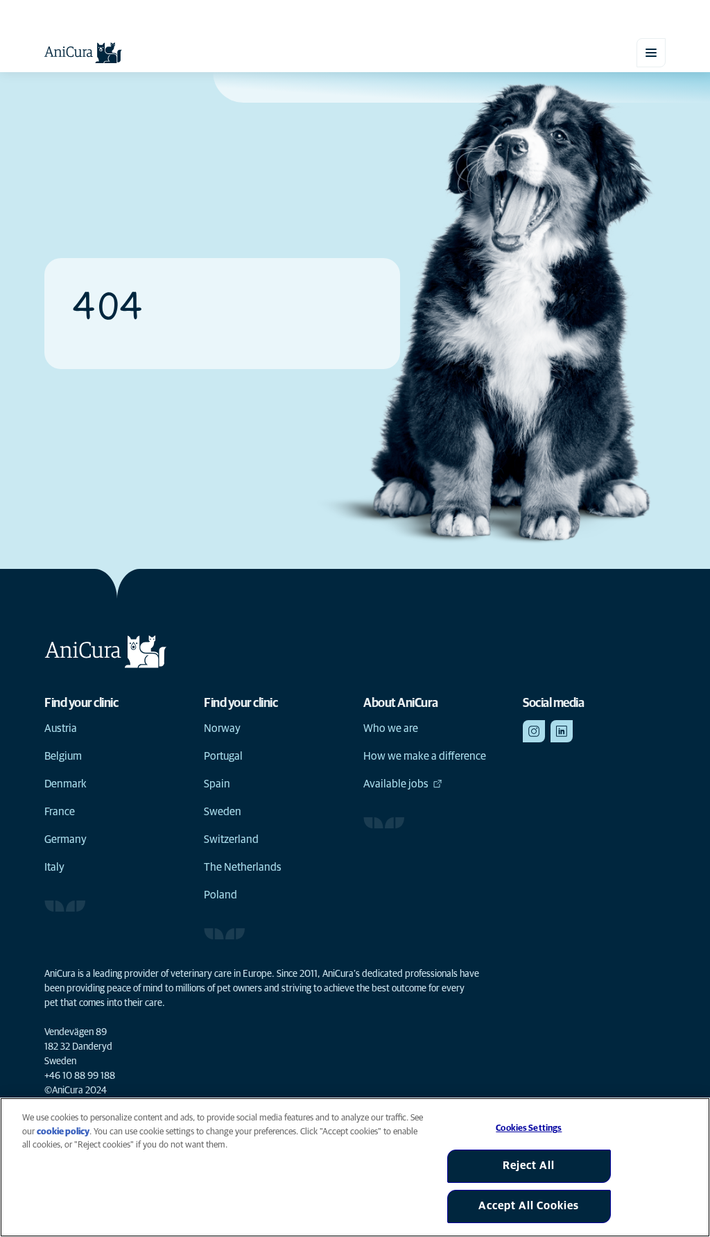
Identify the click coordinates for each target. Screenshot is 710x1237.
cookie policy (63, 1131)
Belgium (63, 756)
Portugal (223, 756)
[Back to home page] (83, 53)
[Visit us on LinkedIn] (562, 731)
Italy (54, 867)
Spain (217, 784)
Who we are (390, 728)
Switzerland (231, 839)
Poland (220, 895)
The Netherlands (243, 867)
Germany (65, 839)
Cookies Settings (529, 1128)
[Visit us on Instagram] (534, 731)
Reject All (529, 1165)
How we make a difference (424, 756)
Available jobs (395, 784)
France (59, 811)
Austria (60, 728)
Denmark (65, 784)
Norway (222, 728)
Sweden (222, 811)
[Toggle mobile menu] (651, 52)
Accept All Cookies (528, 1205)
